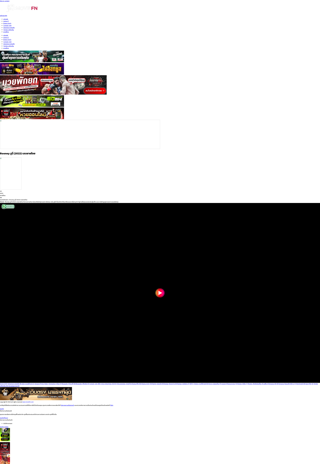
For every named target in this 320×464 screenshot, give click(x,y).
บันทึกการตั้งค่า (4, 427)
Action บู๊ (5, 21)
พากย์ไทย (6, 32)
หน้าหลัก (5, 19)
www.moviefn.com (28, 402)
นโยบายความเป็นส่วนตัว (67, 405)
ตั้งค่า (111, 405)
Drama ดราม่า (7, 23)
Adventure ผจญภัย (9, 28)
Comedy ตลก (7, 26)
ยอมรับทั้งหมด (4, 418)
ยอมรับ (2, 409)
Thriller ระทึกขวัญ (8, 30)
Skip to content (4, 1)
